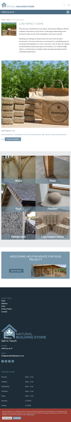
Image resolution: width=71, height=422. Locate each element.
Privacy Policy (6, 309)
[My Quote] (69, 5)
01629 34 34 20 (7, 12)
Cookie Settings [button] (7, 418)
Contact (4, 312)
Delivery (4, 303)
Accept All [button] (17, 418)
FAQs (3, 306)
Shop (8, 20)
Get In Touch (16, 271)
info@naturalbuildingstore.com (12, 356)
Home (3, 20)
